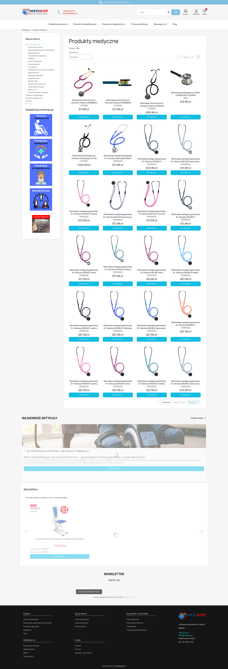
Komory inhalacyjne (35, 61)
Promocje (29, 104)
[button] (175, 12)
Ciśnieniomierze (34, 64)
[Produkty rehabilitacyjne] (41, 210)
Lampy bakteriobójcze (36, 87)
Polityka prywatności (31, 646)
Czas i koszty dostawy (135, 623)
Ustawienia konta (81, 623)
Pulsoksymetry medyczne (37, 56)
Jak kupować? (28, 656)
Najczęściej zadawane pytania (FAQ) (37, 623)
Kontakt (78, 646)
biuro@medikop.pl (185, 635)
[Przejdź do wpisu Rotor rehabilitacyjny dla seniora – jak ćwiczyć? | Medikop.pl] (114, 436)
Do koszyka (84, 117)
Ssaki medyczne (34, 53)
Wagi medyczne (33, 73)
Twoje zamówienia (82, 619)
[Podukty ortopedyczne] (41, 185)
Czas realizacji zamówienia (137, 630)
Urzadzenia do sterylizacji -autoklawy (41, 70)
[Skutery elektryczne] (41, 136)
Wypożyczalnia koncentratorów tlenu (41, 50)
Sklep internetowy (113, 666)
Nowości (29, 101)
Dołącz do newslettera (89, 592)
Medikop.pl (26, 30)
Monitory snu (33, 90)
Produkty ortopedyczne (34, 98)
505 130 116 (184, 633)
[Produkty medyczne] (41, 160)
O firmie (78, 649)
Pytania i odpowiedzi (31, 626)
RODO (25, 653)
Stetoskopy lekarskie (35, 75)
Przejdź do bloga (197, 418)
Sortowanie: (73, 52)
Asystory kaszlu (33, 78)
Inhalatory (31, 58)
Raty (25, 633)
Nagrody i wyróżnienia (83, 653)
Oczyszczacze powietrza (37, 84)
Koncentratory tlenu (35, 47)
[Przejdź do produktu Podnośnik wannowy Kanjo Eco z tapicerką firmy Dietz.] (59, 520)
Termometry (32, 67)
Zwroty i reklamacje (30, 619)
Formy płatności (133, 619)
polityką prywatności (128, 597)
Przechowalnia (80, 626)
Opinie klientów (29, 649)
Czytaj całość (114, 469)
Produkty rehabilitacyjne (34, 95)
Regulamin (27, 630)
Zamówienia (131, 626)
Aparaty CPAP (33, 81)
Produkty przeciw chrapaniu (38, 92)
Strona (185, 57)
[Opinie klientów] (41, 232)
